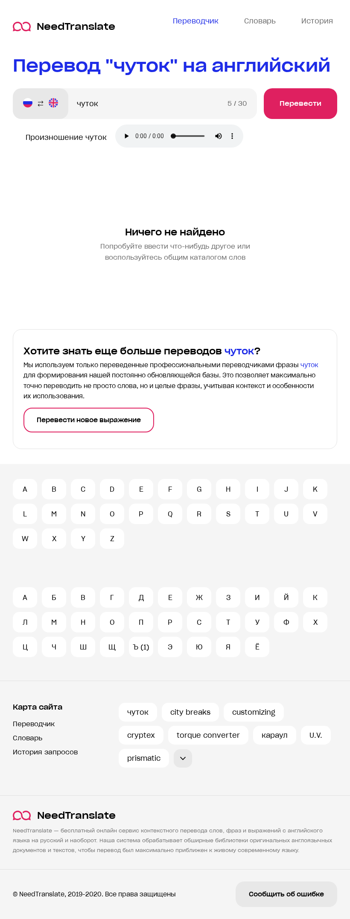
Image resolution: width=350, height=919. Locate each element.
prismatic (143, 758)
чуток (138, 712)
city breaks (190, 712)
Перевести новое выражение (89, 420)
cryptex (141, 735)
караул (275, 735)
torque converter (208, 735)
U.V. (315, 735)
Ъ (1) (141, 647)
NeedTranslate (76, 27)
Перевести (300, 103)
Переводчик (34, 724)
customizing (253, 712)
